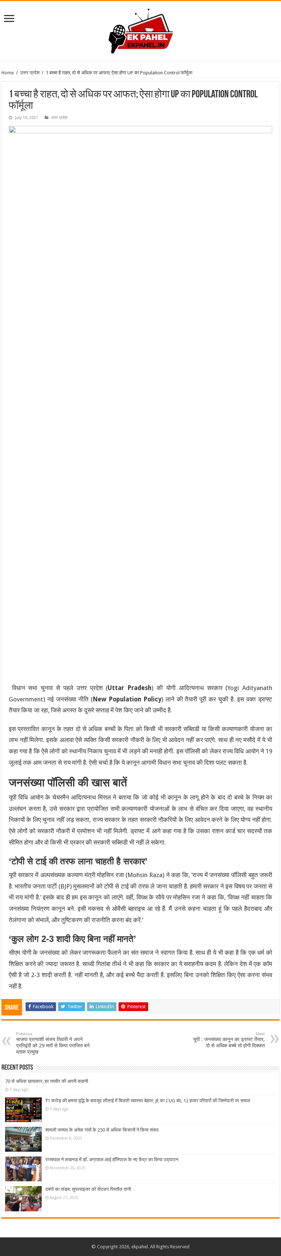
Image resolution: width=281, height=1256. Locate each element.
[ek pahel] (140, 29)
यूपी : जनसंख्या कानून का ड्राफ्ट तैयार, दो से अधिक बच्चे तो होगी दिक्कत (229, 1040)
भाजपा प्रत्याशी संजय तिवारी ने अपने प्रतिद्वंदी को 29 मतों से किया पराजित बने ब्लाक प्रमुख (53, 1043)
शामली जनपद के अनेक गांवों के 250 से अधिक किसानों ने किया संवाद (102, 1130)
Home (7, 72)
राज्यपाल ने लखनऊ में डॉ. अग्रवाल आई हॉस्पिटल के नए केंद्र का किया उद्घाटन (111, 1159)
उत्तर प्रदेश (30, 72)
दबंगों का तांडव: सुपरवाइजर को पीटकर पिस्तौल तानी (88, 1189)
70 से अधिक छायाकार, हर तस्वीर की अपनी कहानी (46, 1081)
